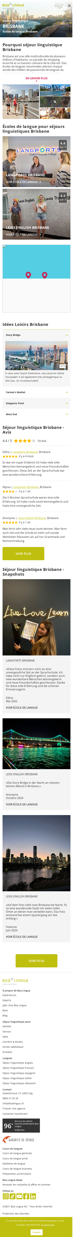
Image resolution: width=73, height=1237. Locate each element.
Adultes (7, 1026)
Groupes (7, 1051)
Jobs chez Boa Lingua (14, 1005)
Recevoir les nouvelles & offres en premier (27, 1184)
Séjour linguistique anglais (18, 1062)
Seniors (7, 1031)
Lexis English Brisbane (32, 518)
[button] (44, 275)
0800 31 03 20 (10, 1098)
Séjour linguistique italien (17, 1078)
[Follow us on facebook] (26, 1197)
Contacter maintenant (15, 1113)
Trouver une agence (14, 1108)
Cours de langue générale (17, 1153)
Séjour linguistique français (18, 1067)
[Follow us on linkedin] (33, 1197)
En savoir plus (37, 78)
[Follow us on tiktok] (12, 1197)
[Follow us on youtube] (19, 1197)
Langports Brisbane (25, 452)
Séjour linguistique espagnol (19, 1073)
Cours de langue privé (15, 1158)
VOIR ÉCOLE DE (22, 182)
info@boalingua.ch (13, 1103)
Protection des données (16, 1213)
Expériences (9, 995)
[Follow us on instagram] (5, 1197)
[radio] (16, 440)
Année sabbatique (13, 1046)
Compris (37, 1232)
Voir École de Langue (22, 707)
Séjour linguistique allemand (19, 1083)
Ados (5, 1036)
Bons (5, 1010)
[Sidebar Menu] (66, 6)
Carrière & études (13, 1041)
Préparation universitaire (17, 1173)
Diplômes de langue (14, 1163)
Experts (7, 1000)
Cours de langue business (17, 1168)
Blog (5, 1015)
